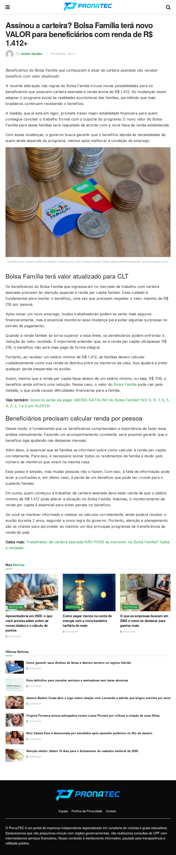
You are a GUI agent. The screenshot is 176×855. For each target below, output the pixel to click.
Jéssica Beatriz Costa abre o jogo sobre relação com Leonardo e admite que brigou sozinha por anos (98, 698)
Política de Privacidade (87, 811)
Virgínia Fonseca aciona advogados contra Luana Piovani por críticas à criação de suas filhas (93, 715)
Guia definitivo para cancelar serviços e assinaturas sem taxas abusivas (77, 680)
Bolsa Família (125, 384)
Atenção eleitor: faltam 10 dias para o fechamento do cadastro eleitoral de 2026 (82, 751)
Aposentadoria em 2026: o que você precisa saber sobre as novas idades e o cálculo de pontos (29, 623)
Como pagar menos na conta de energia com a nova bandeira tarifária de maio (87, 620)
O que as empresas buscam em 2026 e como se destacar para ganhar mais (144, 620)
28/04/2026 (34, 739)
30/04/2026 (14, 636)
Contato (111, 811)
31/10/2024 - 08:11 (63, 53)
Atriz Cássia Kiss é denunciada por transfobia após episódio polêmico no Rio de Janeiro (89, 733)
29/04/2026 (34, 668)
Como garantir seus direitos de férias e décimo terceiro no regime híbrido (78, 662)
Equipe (63, 811)
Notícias (16, 607)
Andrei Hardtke (31, 53)
